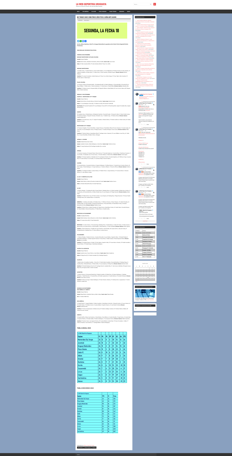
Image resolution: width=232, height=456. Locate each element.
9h (145, 170)
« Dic (136, 281)
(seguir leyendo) (150, 299)
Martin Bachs (86, 20)
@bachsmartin (141, 104)
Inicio (78, 11)
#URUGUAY (141, 173)
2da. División (80, 447)
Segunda (89, 445)
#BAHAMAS (141, 174)
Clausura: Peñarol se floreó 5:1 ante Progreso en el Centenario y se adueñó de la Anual (144, 41)
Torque (92, 445)
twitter (78, 454)
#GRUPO (140, 140)
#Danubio (141, 147)
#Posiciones (141, 151)
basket (128, 11)
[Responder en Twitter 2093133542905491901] (139, 164)
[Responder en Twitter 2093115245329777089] (139, 124)
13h (145, 104)
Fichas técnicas (112, 11)
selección (93, 11)
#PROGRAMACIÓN (149, 133)
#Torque (146, 143)
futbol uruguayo (102, 11)
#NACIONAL (141, 107)
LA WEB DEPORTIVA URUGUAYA (91, 4)
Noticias (94, 447)
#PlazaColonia (142, 162)
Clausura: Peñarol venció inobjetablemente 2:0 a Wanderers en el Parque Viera (144, 81)
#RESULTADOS (142, 133)
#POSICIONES (142, 135)
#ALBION (147, 107)
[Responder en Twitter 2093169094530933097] (139, 187)
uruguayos (121, 11)
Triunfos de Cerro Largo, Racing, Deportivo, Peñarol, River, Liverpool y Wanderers (143, 45)
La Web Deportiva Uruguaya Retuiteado (149, 101)
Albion (85, 445)
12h (145, 130)
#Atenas (146, 147)
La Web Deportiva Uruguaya (145, 103)
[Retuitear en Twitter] (141, 101)
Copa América (85, 11)
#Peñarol (140, 143)
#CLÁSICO (148, 110)
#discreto (141, 114)
